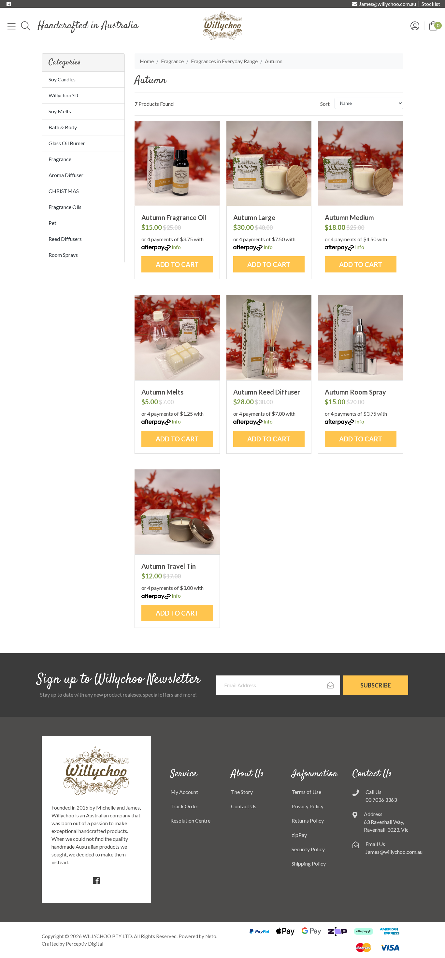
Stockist (431, 4)
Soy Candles (62, 79)
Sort (325, 104)
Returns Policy (308, 820)
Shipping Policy (309, 863)
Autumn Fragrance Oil (173, 217)
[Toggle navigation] (11, 26)
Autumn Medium (349, 217)
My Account (184, 792)
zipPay (299, 835)
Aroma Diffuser (66, 175)
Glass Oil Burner (67, 143)
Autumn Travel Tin (168, 566)
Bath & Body (63, 127)
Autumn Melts (162, 392)
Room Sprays (63, 255)
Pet (52, 223)
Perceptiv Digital (84, 944)
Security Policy (308, 849)
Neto (210, 936)
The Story (242, 792)
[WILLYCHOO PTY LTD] (222, 25)
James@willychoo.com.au (387, 4)
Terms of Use (306, 792)
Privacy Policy (307, 806)
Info (176, 247)
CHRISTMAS (64, 191)
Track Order (184, 806)
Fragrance (60, 159)
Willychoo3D (63, 95)
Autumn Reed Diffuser (266, 392)
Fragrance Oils (65, 207)
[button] (433, 25)
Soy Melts (60, 111)
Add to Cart (177, 264)
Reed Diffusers (65, 239)
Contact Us (243, 806)
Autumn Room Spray (355, 392)
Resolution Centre (190, 820)
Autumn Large (254, 217)
